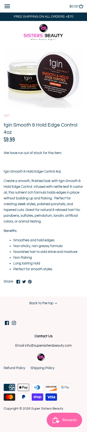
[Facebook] (7, 322)
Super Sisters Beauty (47, 408)
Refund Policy (14, 368)
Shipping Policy (42, 368)
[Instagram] (14, 322)
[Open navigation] (7, 6)
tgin (7, 115)
